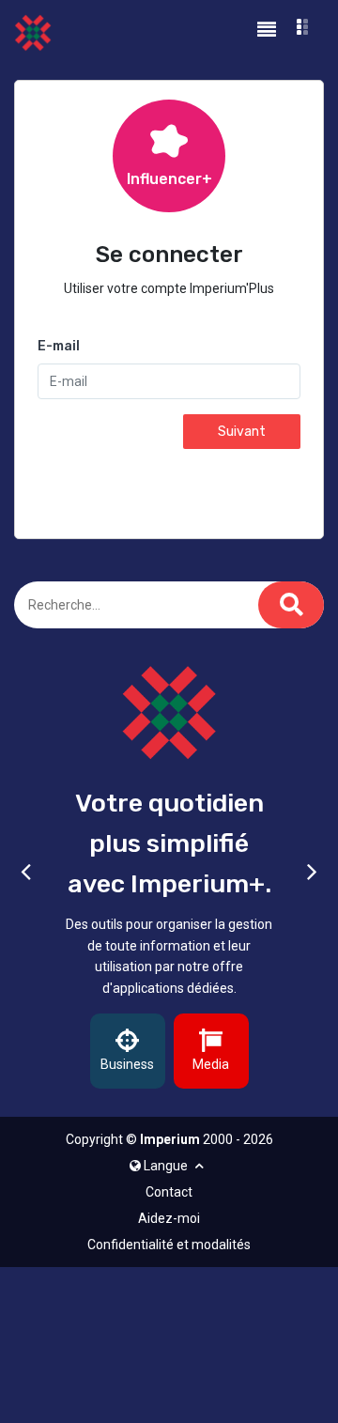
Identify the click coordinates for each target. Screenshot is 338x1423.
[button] (303, 30)
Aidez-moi (169, 1218)
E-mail (59, 346)
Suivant (242, 432)
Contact (169, 1191)
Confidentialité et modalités (169, 1244)
